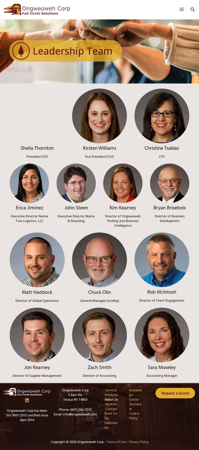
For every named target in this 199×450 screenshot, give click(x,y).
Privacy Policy (138, 442)
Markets (111, 404)
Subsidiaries (111, 425)
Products (111, 395)
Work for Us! (110, 415)
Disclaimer (135, 406)
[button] (192, 9)
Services (111, 390)
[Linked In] (27, 400)
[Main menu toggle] (182, 9)
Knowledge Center (135, 395)
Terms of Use (116, 442)
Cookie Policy (134, 415)
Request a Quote (175, 393)
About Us (111, 399)
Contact (111, 409)
